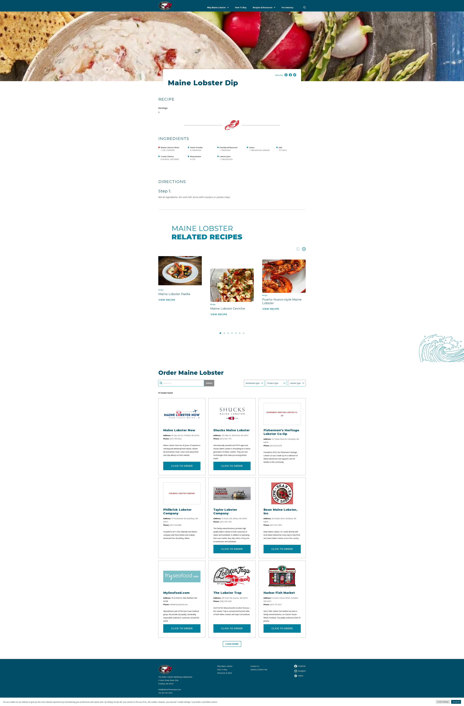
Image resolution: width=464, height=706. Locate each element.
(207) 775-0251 (276, 604)
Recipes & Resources (262, 7)
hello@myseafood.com (179, 604)
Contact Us (254, 666)
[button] (298, 249)
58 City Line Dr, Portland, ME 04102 (185, 435)
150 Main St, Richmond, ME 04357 (234, 435)
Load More (232, 644)
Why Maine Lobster (216, 7)
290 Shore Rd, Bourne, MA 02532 (234, 598)
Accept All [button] (456, 702)
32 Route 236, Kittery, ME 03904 (234, 518)
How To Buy (240, 7)
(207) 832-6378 (276, 445)
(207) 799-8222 (175, 439)
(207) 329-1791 (226, 439)
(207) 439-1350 (226, 522)
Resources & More (224, 673)
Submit (209, 383)
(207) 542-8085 (175, 525)
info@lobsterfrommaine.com (169, 689)
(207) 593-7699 (276, 525)
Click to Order (182, 466)
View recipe (167, 300)
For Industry (287, 7)
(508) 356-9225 (226, 601)
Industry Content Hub (258, 669)
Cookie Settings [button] (443, 702)
